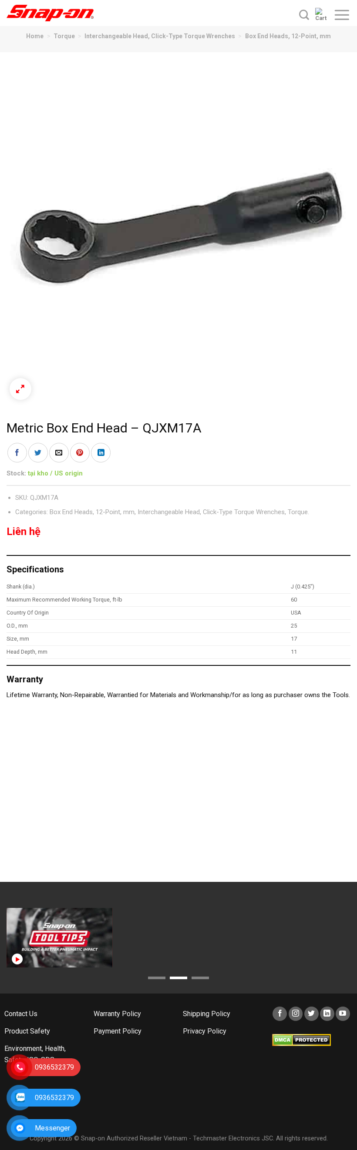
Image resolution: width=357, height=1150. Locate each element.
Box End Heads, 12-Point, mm (288, 36)
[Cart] (321, 14)
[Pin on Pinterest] (80, 452)
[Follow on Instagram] (296, 1014)
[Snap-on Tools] (50, 13)
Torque (64, 36)
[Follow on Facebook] (280, 1014)
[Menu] (341, 15)
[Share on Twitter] (38, 452)
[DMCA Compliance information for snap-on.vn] (301, 1039)
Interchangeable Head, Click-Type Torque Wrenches (159, 36)
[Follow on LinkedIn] (327, 1014)
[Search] (304, 14)
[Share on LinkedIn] (101, 452)
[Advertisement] (178, 795)
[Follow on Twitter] (311, 1014)
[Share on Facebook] (17, 452)
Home (35, 36)
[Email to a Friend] (59, 452)
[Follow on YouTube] (343, 1014)
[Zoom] (20, 389)
